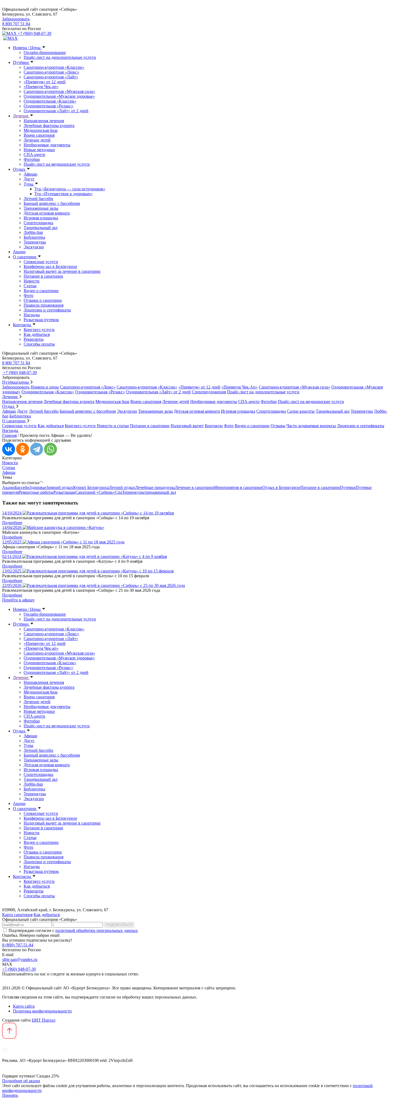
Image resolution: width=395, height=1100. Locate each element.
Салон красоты (301, 411)
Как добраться (37, 334)
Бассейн (22, 487)
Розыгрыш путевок (41, 319)
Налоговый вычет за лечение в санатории (62, 271)
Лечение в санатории (194, 487)
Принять (10, 1095)
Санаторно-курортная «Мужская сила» (59, 91)
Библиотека (34, 237)
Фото (28, 295)
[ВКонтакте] (8, 449)
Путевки (348, 487)
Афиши (30, 174)
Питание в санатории (43, 276)
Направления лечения (44, 120)
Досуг (29, 179)
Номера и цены (45, 387)
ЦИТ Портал (43, 1020)
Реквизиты (34, 339)
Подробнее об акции (21, 1081)
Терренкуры (35, 242)
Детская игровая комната (47, 213)
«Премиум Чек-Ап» (239, 387)
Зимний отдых (59, 487)
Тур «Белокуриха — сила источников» (69, 189)
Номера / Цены (27, 47)
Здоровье (38, 487)
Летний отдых (122, 487)
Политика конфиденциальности (42, 1011)
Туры (29, 184)
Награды (32, 315)
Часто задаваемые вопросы (311, 425)
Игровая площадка (41, 218)
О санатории (25, 257)
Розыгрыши (64, 492)
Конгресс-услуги (39, 329)
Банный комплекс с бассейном (52, 203)
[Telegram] (36, 449)
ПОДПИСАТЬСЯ (119, 925)
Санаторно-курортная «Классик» (54, 67)
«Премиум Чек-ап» (41, 86)
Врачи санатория (39, 135)
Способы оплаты (39, 344)
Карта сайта (24, 1006)
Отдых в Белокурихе (281, 487)
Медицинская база (41, 130)
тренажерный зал (160, 492)
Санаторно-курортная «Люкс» (51, 72)
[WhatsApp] (50, 449)
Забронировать (16, 19)
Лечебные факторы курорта (49, 125)
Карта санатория (17, 914)
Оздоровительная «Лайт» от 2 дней (56, 110)
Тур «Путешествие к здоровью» (63, 193)
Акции (19, 251)
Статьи (30, 286)
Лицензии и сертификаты (47, 310)
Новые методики (39, 149)
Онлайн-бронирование (45, 52)
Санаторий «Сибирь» (95, 492)
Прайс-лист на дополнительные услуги (60, 57)
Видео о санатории (41, 290)
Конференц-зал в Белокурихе (50, 266)
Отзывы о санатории (43, 300)
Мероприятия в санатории (238, 487)
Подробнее (12, 522)
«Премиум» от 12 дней (45, 81)
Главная (9, 435)
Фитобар (32, 159)
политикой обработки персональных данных (96, 930)
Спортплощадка (38, 222)
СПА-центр (34, 154)
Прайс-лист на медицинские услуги (57, 164)
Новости (32, 281)
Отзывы (278, 425)
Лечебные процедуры (155, 487)
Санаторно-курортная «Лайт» (51, 77)
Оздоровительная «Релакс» (48, 106)
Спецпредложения (209, 392)
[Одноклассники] (22, 449)
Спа (118, 492)
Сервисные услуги (41, 261)
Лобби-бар (33, 232)
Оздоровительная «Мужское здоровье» (59, 96)
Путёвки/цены (16, 382)
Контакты (22, 324)
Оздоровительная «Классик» (50, 101)
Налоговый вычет (187, 425)
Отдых (19, 169)
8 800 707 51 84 (16, 23)
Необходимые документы (47, 145)
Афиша (8, 472)
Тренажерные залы (41, 208)
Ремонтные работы (36, 492)
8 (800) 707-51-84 (17, 945)
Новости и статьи (113, 425)
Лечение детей (37, 140)
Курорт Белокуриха (91, 487)
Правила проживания (43, 305)
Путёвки (21, 62)
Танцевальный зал (41, 227)
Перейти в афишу (18, 600)
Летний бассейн (38, 198)
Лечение (21, 116)
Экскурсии (34, 247)
